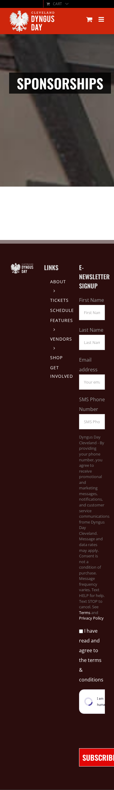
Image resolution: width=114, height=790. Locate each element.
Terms (84, 612)
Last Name (91, 330)
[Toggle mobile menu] (101, 19)
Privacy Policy (91, 618)
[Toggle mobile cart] (89, 19)
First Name (91, 300)
